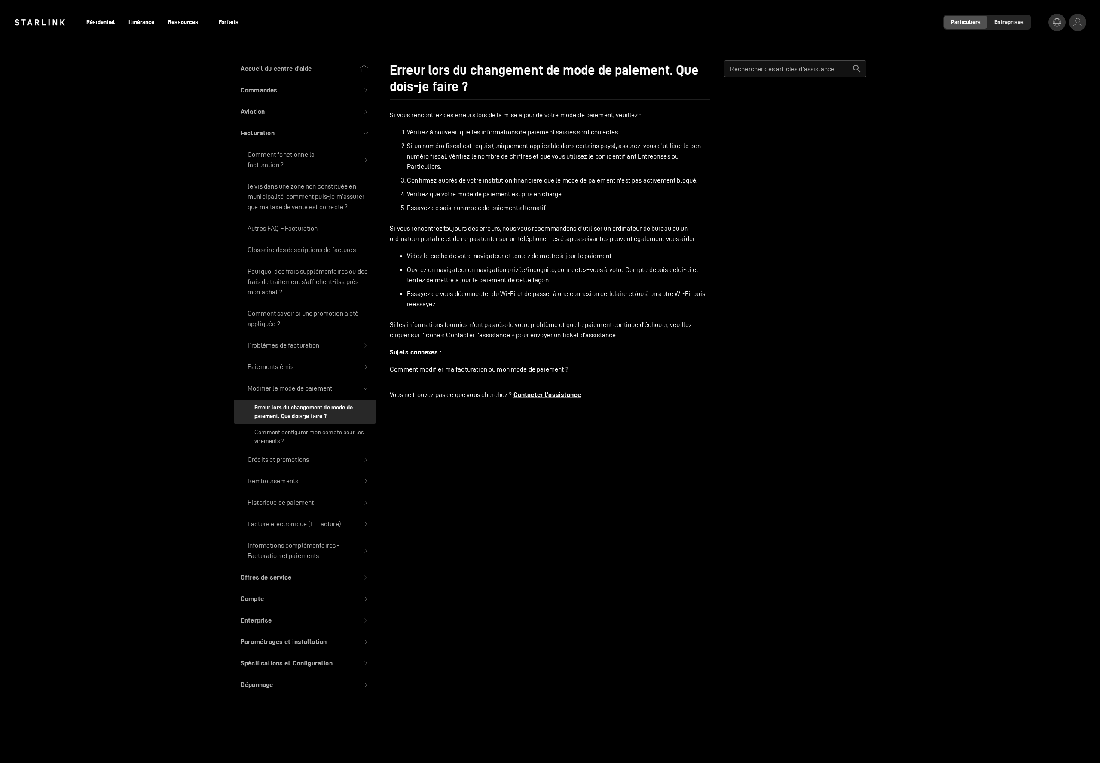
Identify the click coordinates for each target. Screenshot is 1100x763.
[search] (856, 68)
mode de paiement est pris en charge (509, 194)
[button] (305, 90)
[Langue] (1057, 22)
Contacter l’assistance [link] (547, 394)
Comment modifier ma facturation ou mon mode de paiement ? (479, 369)
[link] (40, 22)
